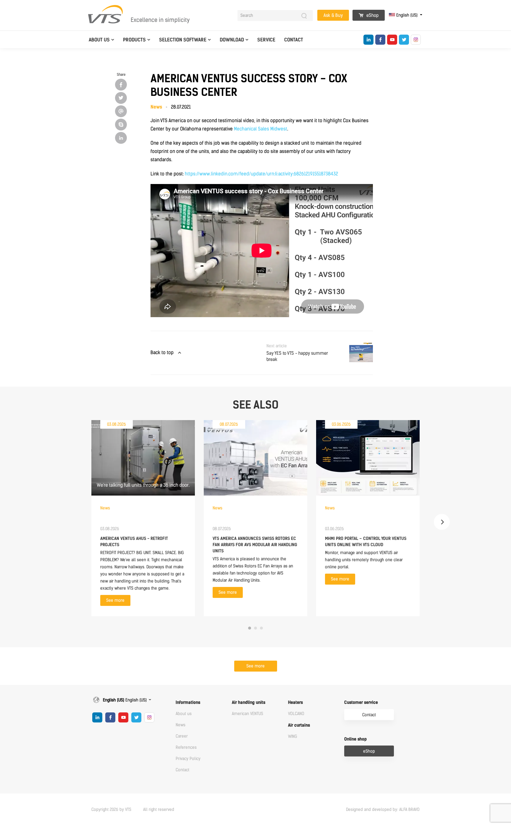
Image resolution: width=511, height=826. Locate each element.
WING (292, 736)
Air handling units (248, 702)
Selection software (182, 40)
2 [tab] (255, 628)
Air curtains (299, 725)
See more (115, 600)
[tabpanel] (143, 518)
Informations (188, 702)
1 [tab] (249, 628)
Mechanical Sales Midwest (260, 129)
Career (182, 736)
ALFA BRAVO (409, 809)
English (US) (407, 15)
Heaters (295, 702)
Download (232, 40)
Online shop (355, 739)
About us (99, 40)
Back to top (162, 352)
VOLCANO (296, 713)
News (180, 724)
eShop (372, 15)
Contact (293, 40)
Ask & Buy (333, 15)
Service (266, 40)
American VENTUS (247, 713)
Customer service (361, 702)
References (186, 747)
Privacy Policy (188, 758)
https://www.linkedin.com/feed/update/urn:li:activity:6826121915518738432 (261, 174)
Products (134, 40)
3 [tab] (261, 628)
